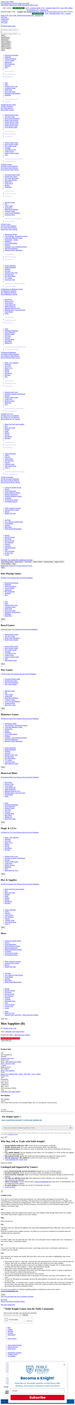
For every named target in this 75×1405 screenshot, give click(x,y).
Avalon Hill (8, 207)
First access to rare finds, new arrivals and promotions (20, 1313)
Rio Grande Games (11, 146)
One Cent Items (9, 551)
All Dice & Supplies (7, 884)
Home (6, 1011)
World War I (8, 182)
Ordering (10, 1331)
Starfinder (8, 66)
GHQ (6, 329)
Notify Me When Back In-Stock (10, 1038)
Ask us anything (10, 1187)
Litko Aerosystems (10, 466)
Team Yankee (9, 303)
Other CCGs (8, 368)
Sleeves (7, 371)
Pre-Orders (8, 539)
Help (9, 1327)
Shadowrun (8, 62)
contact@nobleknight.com (43, 1181)
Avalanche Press (10, 215)
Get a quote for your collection (14, 1180)
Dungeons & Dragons (11, 55)
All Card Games (10, 117)
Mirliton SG (8, 343)
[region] (37, 1124)
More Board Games (11, 660)
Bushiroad (8, 403)
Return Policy (12, 1349)
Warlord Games (9, 334)
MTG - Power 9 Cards (8, 1063)
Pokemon (8, 364)
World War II (9, 183)
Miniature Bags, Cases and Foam (15, 310)
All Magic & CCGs (7, 832)
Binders (7, 370)
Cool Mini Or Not (10, 149)
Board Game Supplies (11, 120)
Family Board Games (11, 125)
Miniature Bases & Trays (12, 308)
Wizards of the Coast (11, 86)
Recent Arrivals (9, 541)
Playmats (7, 375)
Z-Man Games (9, 151)
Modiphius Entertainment (12, 93)
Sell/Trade (4, 17)
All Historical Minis (7, 777)
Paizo (6, 84)
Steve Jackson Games (11, 144)
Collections (4, 21)
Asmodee (8, 148)
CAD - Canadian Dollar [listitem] (48, 8)
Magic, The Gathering (11, 363)
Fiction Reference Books (12, 493)
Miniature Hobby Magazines (13, 250)
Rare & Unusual (10, 537)
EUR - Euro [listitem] (60, 8)
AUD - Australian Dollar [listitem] (33, 8)
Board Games (5, 37)
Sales (6, 549)
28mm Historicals (10, 306)
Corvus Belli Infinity (11, 243)
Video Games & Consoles (13, 508)
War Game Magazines (11, 178)
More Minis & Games (11, 763)
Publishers (29, 578)
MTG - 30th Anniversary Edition (28, 1015)
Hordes (16, 240)
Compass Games (10, 211)
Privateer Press (9, 274)
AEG (6, 155)
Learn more (16, 1159)
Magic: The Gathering (7, 1070)
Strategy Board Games (12, 122)
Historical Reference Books (13, 496)
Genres (7, 555)
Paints (6, 313)
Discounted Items (10, 548)
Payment (10, 1333)
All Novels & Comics (11, 500)
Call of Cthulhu (9, 60)
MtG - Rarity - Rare (21, 1074)
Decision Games (10, 202)
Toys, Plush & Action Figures (14, 522)
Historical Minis (6, 44)
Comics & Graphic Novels (13, 487)
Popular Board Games (11, 115)
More (3, 50)
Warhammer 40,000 (11, 234)
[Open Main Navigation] (1, 24)
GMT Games (9, 206)
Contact (41, 11)
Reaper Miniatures (10, 267)
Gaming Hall (5, 19)
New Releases (9, 542)
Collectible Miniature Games (13, 238)
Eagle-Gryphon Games (12, 153)
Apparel (7, 525)
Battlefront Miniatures (11, 330)
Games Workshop (10, 265)
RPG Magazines (10, 64)
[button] (9, 1019)
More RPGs (8, 616)
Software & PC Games (12, 510)
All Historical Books (11, 501)
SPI (6, 204)
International (11, 1335)
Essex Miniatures (10, 332)
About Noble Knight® (15, 1345)
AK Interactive (9, 461)
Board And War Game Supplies (14, 424)
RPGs (3, 35)
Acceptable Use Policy (12, 1134)
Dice (6, 67)
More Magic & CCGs (11, 870)
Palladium (8, 95)
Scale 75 (7, 468)
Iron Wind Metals (10, 276)
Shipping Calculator (13, 1350)
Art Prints (8, 520)
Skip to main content (7, 1)
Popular (7, 535)
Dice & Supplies (6, 48)
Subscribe (37, 1397)
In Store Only (9, 553)
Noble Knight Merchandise (13, 529)
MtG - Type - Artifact (34, 1074)
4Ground (7, 271)
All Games (4, 22)
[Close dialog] (64, 1364)
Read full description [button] (7, 1111)
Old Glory (8, 336)
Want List (55, 11)
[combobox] (10, 30)
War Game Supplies (11, 180)
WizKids (7, 269)
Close (3, 1294)
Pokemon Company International (15, 394)
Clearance (8, 546)
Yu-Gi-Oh (8, 366)
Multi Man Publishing (11, 209)
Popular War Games (11, 176)
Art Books (8, 498)
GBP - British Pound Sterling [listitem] (22, 15)
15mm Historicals (10, 305)
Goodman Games (10, 88)
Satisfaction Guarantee (14, 1352)
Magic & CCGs (6, 46)
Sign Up (25, 1315)
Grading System (13, 1354)
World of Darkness (10, 59)
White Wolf (8, 90)
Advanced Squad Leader (12, 175)
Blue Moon (8, 341)
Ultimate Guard (9, 464)
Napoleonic (8, 187)
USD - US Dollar (18, 8)
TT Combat (8, 278)
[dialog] (37, 1243)
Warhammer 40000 (11, 723)
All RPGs (4, 578)
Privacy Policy (12, 1338)
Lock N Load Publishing (12, 213)
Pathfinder (8, 57)
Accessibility (12, 1356)
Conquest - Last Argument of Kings (16, 247)
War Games (5, 40)
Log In (61, 11)
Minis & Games (6, 42)
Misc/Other (8, 527)
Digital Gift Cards (10, 513)
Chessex (7, 462)
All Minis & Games (7, 718)
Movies (7, 511)
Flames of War (9, 301)
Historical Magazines (11, 494)
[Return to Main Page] (1, 621)
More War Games (10, 705)
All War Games (5, 674)
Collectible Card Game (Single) (14, 1031)
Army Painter (9, 459)
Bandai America (10, 401)
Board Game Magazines (12, 118)
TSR (6, 83)
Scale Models (9, 312)
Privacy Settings (12, 1336)
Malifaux (7, 245)
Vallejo (7, 455)
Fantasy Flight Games (11, 142)
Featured (7, 544)
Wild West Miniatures (11, 248)
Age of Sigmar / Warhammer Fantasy (16, 236)
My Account (48, 11)
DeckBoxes (8, 373)
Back (3, 567)
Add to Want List (6, 1040)
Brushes (7, 429)
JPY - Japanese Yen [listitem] (42, 10)
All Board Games (6, 629)
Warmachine (8, 240)
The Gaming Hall (12, 560)
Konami (7, 395)
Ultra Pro (7, 457)
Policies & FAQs (13, 1347)
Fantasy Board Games (11, 124)
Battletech (8, 241)
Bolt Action (8, 299)
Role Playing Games (7, 561)
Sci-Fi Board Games (11, 127)
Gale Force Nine (10, 280)
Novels (7, 489)
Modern (7, 185)
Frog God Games (10, 91)
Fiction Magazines (10, 491)
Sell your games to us (12, 1158)
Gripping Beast (9, 339)
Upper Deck (8, 399)
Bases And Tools (10, 428)
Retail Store (35, 11)
